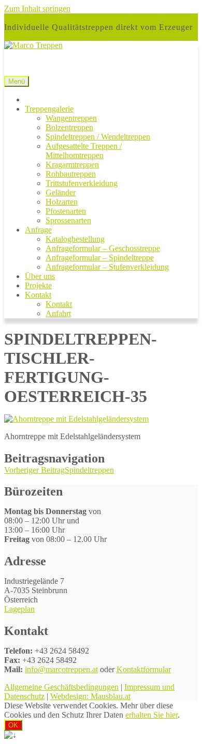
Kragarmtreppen (72, 164)
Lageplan (19, 609)
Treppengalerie (49, 108)
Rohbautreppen (71, 173)
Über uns (40, 276)
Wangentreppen (71, 118)
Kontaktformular (144, 669)
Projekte (38, 285)
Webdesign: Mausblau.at (90, 696)
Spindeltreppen (59, 470)
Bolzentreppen (69, 127)
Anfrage (38, 229)
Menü (16, 81)
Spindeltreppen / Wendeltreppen (98, 136)
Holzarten (62, 201)
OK (13, 725)
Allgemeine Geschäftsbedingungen (61, 687)
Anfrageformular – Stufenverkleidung (107, 266)
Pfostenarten (66, 211)
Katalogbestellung (75, 239)
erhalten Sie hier (151, 714)
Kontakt (38, 294)
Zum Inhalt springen (37, 8)
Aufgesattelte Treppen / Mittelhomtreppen (84, 151)
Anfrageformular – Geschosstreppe (103, 248)
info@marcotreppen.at (61, 669)
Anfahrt (58, 313)
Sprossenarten (68, 220)
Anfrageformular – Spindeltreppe (100, 257)
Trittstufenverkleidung (82, 183)
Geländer (61, 192)
